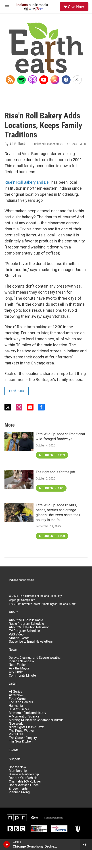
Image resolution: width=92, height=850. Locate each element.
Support (14, 759)
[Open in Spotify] (21, 79)
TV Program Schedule (24, 631)
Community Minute (22, 675)
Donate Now (17, 767)
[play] (7, 844)
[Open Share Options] (77, 79)
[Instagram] (54, 79)
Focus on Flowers (21, 702)
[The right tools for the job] (18, 479)
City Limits (16, 672)
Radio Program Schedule (26, 623)
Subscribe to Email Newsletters (31, 641)
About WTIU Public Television (29, 627)
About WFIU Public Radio (26, 620)
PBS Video (16, 634)
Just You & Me (19, 709)
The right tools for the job (55, 472)
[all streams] (86, 844)
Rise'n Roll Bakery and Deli (27, 182)
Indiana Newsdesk (21, 661)
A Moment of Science (24, 716)
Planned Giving (19, 792)
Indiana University (51, 596)
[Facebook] (66, 79)
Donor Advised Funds (24, 785)
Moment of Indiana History (27, 713)
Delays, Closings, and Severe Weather (35, 657)
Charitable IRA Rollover (25, 781)
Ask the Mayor (19, 668)
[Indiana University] (78, 828)
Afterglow (16, 695)
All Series (15, 691)
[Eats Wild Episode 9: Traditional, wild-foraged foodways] (18, 441)
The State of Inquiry (23, 738)
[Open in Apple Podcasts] (32, 79)
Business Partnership (24, 774)
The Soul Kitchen (21, 741)
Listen (13, 683)
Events (14, 750)
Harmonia (16, 705)
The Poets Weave (21, 730)
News (13, 649)
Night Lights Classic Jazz (26, 727)
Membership (18, 770)
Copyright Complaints (22, 600)
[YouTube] (43, 79)
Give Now (76, 7)
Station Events (19, 638)
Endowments (18, 788)
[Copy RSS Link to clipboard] (10, 79)
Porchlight (16, 734)
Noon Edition (18, 665)
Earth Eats (16, 391)
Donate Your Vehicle (23, 778)
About (13, 612)
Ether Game (17, 699)
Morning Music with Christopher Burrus (36, 720)
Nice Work (16, 723)
